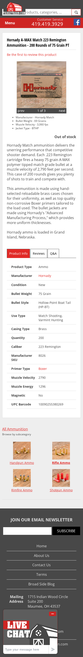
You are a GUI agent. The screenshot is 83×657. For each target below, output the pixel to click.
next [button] (62, 111)
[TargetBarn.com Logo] (15, 8)
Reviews (39, 253)
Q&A (53, 253)
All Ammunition (15, 429)
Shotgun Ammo (61, 490)
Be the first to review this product (31, 54)
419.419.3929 (47, 23)
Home (42, 546)
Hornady (45, 276)
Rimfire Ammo (21, 490)
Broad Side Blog (41, 584)
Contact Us (41, 564)
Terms (41, 574)
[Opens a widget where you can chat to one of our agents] (30, 631)
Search (76, 12)
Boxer (43, 369)
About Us (41, 555)
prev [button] (21, 111)
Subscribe (66, 530)
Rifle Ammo (61, 463)
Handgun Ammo (22, 463)
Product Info (18, 253)
